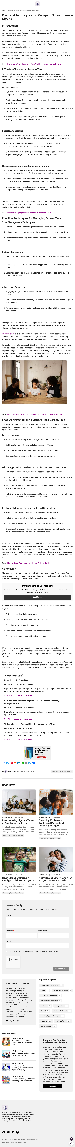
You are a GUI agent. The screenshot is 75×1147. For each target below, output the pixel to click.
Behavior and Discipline (62, 990)
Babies (44, 990)
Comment (9, 915)
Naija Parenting (18, 1038)
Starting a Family (63, 1021)
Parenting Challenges (61, 1011)
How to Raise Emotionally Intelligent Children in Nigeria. (30, 563)
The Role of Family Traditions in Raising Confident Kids (23, 1080)
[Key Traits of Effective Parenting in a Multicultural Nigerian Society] (6, 1067)
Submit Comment (61, 968)
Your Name (10, 931)
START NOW (53, 1086)
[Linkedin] (14, 1020)
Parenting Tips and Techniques (62, 771)
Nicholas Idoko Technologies (19, 1142)
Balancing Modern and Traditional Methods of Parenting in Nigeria (34, 414)
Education (45, 1006)
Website (8, 941)
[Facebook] (7, 1020)
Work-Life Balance (48, 1026)
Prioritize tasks (8, 334)
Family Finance (61, 1006)
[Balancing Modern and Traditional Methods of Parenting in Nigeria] (56, 802)
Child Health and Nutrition (50, 995)
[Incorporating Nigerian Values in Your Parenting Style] (19, 802)
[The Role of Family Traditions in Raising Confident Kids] (6, 1080)
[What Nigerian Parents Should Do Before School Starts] (6, 1041)
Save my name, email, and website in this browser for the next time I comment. (33, 952)
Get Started (37, 597)
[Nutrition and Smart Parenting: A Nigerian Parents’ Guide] (56, 859)
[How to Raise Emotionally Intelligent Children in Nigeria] (19, 859)
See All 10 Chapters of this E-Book (18, 739)
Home (3, 10)
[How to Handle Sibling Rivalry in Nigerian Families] (6, 1054)
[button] (3, 4)
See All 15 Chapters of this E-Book (18, 695)
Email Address (43, 931)
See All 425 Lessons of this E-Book (18, 719)
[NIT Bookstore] (37, 753)
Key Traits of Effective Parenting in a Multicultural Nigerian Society (22, 1068)
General (44, 1011)
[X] (10, 1020)
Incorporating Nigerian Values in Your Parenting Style (29, 212)
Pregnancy (46, 1021)
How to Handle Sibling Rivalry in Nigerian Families (23, 1054)
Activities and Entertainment (51, 985)
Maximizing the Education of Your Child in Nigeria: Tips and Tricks (34, 64)
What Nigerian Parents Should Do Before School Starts (22, 1042)
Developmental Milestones (50, 1001)
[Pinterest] (18, 1020)
